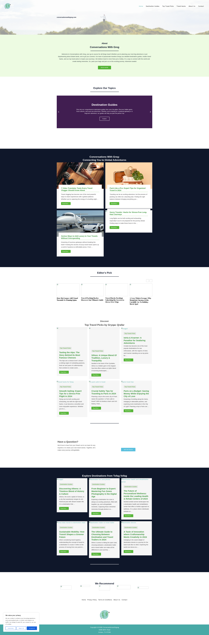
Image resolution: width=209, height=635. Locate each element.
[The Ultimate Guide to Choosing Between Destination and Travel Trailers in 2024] (101, 522)
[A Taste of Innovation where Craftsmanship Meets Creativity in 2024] (128, 522)
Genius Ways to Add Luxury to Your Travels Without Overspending (79, 237)
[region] (21, 622)
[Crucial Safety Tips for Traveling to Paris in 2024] (97, 382)
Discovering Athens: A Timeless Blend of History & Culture (71, 491)
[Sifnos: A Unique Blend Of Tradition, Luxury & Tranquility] (104, 337)
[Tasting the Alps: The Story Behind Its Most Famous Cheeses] (72, 336)
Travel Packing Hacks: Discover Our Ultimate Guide (92, 299)
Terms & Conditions (105, 600)
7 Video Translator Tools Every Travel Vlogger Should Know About (76, 189)
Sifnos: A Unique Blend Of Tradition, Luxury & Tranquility (104, 358)
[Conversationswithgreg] (7, 6)
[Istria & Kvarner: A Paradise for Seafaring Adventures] (124, 328)
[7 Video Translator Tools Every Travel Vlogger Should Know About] (80, 175)
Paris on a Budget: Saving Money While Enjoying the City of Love (136, 393)
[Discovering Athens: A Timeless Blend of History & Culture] (60, 479)
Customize (11, 628)
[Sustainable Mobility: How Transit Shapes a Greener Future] (71, 522)
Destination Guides (152, 6)
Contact (201, 6)
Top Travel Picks (168, 6)
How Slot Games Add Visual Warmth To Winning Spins (67, 299)
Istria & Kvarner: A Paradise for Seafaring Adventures (134, 340)
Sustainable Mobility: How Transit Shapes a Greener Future (71, 534)
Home (141, 6)
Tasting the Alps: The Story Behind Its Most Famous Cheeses (69, 355)
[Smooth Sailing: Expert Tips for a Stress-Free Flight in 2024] (65, 382)
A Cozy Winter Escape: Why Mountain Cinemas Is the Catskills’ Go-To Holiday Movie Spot (140, 301)
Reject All (21, 628)
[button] (59, 112)
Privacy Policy (92, 600)
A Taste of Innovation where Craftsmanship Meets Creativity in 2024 (135, 534)
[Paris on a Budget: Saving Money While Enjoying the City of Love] (127, 382)
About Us (192, 6)
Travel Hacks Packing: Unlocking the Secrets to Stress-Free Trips (114, 300)
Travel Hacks (181, 6)
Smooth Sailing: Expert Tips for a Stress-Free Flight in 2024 (70, 393)
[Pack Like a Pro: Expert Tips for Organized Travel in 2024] (128, 175)
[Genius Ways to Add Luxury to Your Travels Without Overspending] (80, 223)
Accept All (32, 628)
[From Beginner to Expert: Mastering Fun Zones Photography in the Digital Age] (99, 479)
